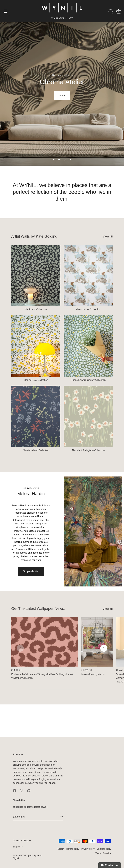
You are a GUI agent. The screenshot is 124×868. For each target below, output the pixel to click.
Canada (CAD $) (20, 840)
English (16, 847)
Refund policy (72, 849)
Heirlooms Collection (36, 309)
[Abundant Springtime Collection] (88, 416)
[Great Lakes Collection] (88, 275)
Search (60, 849)
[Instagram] (21, 790)
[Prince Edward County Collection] (88, 346)
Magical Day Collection (36, 380)
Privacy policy (88, 849)
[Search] (110, 11)
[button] (53, 159)
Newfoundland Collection (36, 450)
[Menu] (5, 11)
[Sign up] (61, 816)
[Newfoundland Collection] (35, 416)
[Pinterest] (28, 790)
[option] (62, 83)
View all (108, 236)
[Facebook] (14, 790)
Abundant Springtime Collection (88, 450)
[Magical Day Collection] (35, 346)
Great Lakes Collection (88, 309)
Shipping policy (104, 849)
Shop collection (31, 571)
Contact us (110, 865)
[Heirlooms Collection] (35, 275)
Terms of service (103, 853)
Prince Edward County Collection (88, 380)
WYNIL (23, 855)
